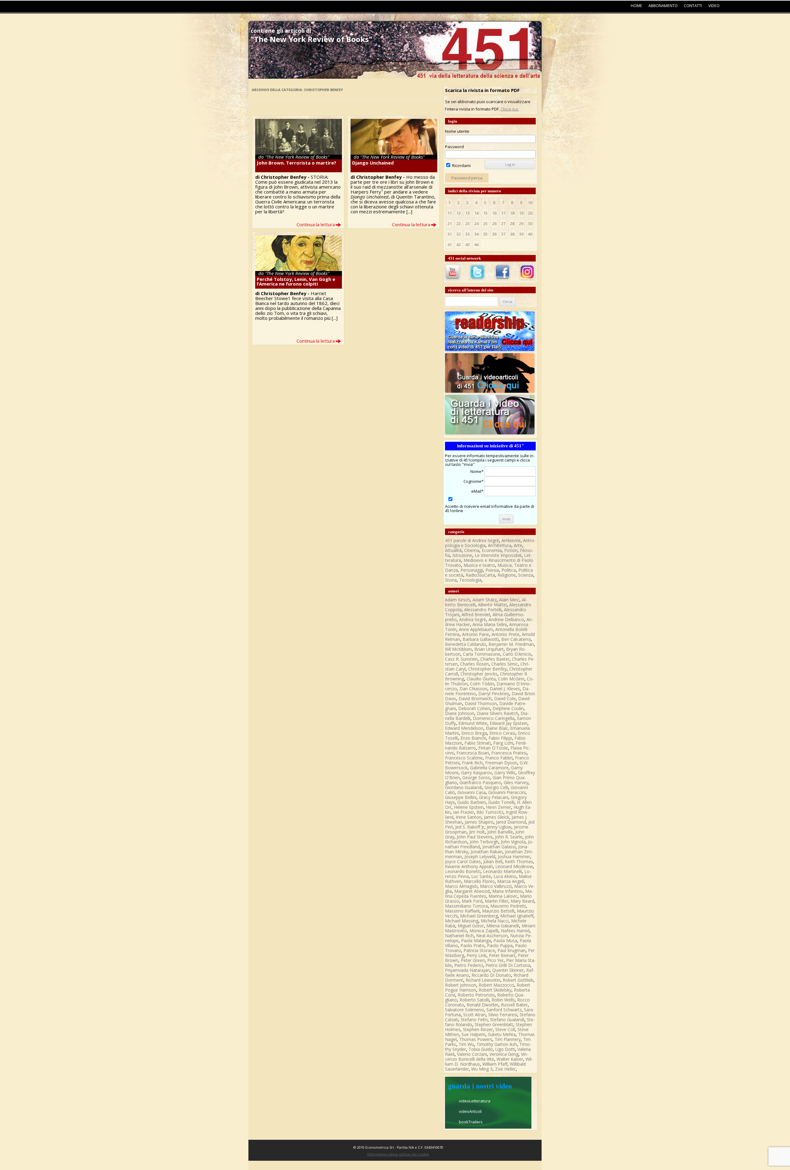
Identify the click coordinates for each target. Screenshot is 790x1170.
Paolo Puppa (500, 945)
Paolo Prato (472, 945)
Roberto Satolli (474, 1000)
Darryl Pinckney (493, 693)
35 (485, 234)
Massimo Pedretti (508, 906)
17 (503, 213)
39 (521, 234)
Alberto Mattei (492, 605)
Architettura (499, 545)
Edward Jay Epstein (508, 723)
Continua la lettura (316, 224)
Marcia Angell (510, 881)
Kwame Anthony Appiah (469, 866)
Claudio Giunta (481, 679)
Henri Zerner (498, 807)
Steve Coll (505, 1029)
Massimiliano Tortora (466, 906)
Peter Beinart (502, 955)
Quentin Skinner (508, 970)
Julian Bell (492, 861)
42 (458, 244)
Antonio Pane (475, 634)
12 (458, 213)
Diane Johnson (459, 713)
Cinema (471, 550)
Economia (492, 550)
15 (485, 213)
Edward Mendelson (464, 728)
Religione (506, 575)
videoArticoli (470, 1111)
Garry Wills (504, 772)
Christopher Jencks (478, 674)
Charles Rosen (474, 664)
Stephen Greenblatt (494, 1024)
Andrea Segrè (472, 619)
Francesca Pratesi (509, 753)
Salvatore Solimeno (464, 1010)
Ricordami (461, 165)
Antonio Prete (505, 634)
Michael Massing (461, 921)
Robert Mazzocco (496, 985)
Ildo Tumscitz (489, 812)
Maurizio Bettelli (498, 911)
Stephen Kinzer (478, 1029)
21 (449, 223)
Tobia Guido (480, 1049)
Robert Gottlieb (518, 980)
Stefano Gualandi (507, 1019)
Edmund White (472, 723)
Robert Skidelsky (495, 990)
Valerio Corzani (472, 1054)
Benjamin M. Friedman (511, 644)
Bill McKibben (458, 649)
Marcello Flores (479, 881)
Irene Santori (468, 817)
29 (521, 223)
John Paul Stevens (475, 837)
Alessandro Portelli (482, 609)
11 (449, 213)
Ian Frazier (463, 812)
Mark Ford (472, 901)
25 (485, 223)
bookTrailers (471, 1122)
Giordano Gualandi (463, 787)
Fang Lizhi (503, 743)
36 (494, 234)
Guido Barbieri (471, 802)
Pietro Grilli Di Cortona (507, 965)
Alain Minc (509, 600)
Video (714, 5)
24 (476, 223)
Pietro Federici (468, 965)
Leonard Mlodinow (514, 866)
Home (636, 5)
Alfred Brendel (476, 614)
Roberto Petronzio (476, 995)
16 (494, 213)
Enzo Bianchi (473, 738)
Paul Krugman (511, 950)
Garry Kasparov (476, 772)
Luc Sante (481, 876)
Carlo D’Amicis (517, 654)
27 (503, 223)
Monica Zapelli (483, 931)
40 (530, 234)
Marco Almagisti (461, 886)
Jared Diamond (511, 822)
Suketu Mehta (502, 1034)
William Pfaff (494, 1064)
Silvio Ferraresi (502, 1014)
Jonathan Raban (486, 852)
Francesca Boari (472, 753)
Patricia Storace (479, 950)
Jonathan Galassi (499, 847)
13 (467, 213)
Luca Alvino (504, 876)
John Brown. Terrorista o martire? (296, 163)
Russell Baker (514, 1005)
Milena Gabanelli (502, 926)
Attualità (453, 550)
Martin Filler (496, 901)
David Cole (505, 698)
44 (476, 244)
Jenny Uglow (499, 827)
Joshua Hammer (514, 856)
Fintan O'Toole (493, 748)
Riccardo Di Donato (491, 975)
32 (458, 234)
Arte (518, 545)
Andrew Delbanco (506, 619)
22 (458, 223)
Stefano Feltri (474, 1019)
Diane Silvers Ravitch (497, 713)
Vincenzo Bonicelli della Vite (486, 1056)
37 (503, 234)
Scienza (525, 575)
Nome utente (457, 131)
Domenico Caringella (493, 718)
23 (467, 223)
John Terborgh (484, 842)
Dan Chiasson (473, 689)
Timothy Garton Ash (496, 1044)
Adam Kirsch (457, 600)
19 (521, 213)
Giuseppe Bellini (460, 797)
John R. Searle (508, 837)
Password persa (466, 178)
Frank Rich (472, 763)
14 (476, 213)
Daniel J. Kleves (505, 689)
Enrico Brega (474, 733)
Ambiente (511, 540)
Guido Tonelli (501, 802)
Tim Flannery (508, 1039)
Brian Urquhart (489, 649)
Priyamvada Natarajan (467, 970)
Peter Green (473, 960)
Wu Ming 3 (482, 1069)
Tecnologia (470, 580)
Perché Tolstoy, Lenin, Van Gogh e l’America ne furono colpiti (296, 281)
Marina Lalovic (503, 896)
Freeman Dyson (501, 763)
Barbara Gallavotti (481, 639)
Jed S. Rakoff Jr (469, 827)
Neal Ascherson (492, 935)
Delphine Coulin (508, 708)
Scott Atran (474, 1014)
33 (467, 234)
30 (530, 223)
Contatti (693, 5)
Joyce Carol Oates (463, 861)
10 (530, 202)
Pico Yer (495, 960)
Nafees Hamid (515, 931)
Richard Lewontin (483, 980)
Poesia (492, 570)
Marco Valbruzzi (496, 886)
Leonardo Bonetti (462, 871)
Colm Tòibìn (482, 684)
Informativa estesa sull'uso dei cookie (398, 1154)
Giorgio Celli (496, 787)
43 (467, 244)
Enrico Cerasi (502, 733)
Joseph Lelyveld (479, 856)
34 (476, 234)
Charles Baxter (494, 659)
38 (512, 234)
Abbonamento (663, 5)
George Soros (476, 777)
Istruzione (462, 555)
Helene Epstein (469, 807)
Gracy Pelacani (493, 797)
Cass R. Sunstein (461, 659)
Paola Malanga (476, 940)
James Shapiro (479, 822)
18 (512, 213)
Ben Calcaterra (516, 639)
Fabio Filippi (500, 738)
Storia (451, 580)
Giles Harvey (516, 782)
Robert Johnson (460, 985)
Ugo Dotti (505, 1049)
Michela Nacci (495, 921)
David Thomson (481, 703)
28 (512, 223)
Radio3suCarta (480, 575)
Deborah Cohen (474, 708)
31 (449, 234)
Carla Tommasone (481, 654)
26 (494, 223)
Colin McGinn (511, 679)
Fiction (511, 550)
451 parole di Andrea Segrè (472, 540)
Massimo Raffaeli (462, 911)
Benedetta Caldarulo (465, 644)
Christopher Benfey (487, 669)
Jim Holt (477, 832)
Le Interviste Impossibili (498, 555)
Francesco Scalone (464, 758)
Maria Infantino (507, 891)
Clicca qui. (509, 109)
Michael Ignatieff (516, 916)
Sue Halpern (473, 1034)
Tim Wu (466, 1044)
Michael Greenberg (479, 916)
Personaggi (471, 570)
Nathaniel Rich (459, 935)
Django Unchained (373, 163)
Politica (508, 570)
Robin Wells (503, 1000)
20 (530, 213)
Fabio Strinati (477, 743)
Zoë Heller (505, 1069)
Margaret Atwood (472, 891)
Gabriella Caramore (489, 768)
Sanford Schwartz (504, 1010)
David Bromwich (475, 698)
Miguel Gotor (471, 926)
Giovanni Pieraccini (507, 792)
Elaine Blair (497, 728)
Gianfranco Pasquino (480, 782)
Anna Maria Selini (489, 624)
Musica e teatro (479, 565)
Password (454, 146)
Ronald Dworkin (482, 1005)
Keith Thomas (519, 861)
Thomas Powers (475, 1039)
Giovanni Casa (471, 792)
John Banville (500, 832)
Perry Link (476, 955)
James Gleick (496, 817)
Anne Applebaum (476, 629)
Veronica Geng (503, 1054)
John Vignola (513, 842)
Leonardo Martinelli (502, 871)
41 (449, 244)
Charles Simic (504, 664)
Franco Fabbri (499, 758)
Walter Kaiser (510, 1059)
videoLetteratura (474, 1101)
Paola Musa (505, 940)
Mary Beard (522, 901)
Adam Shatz (484, 600)
